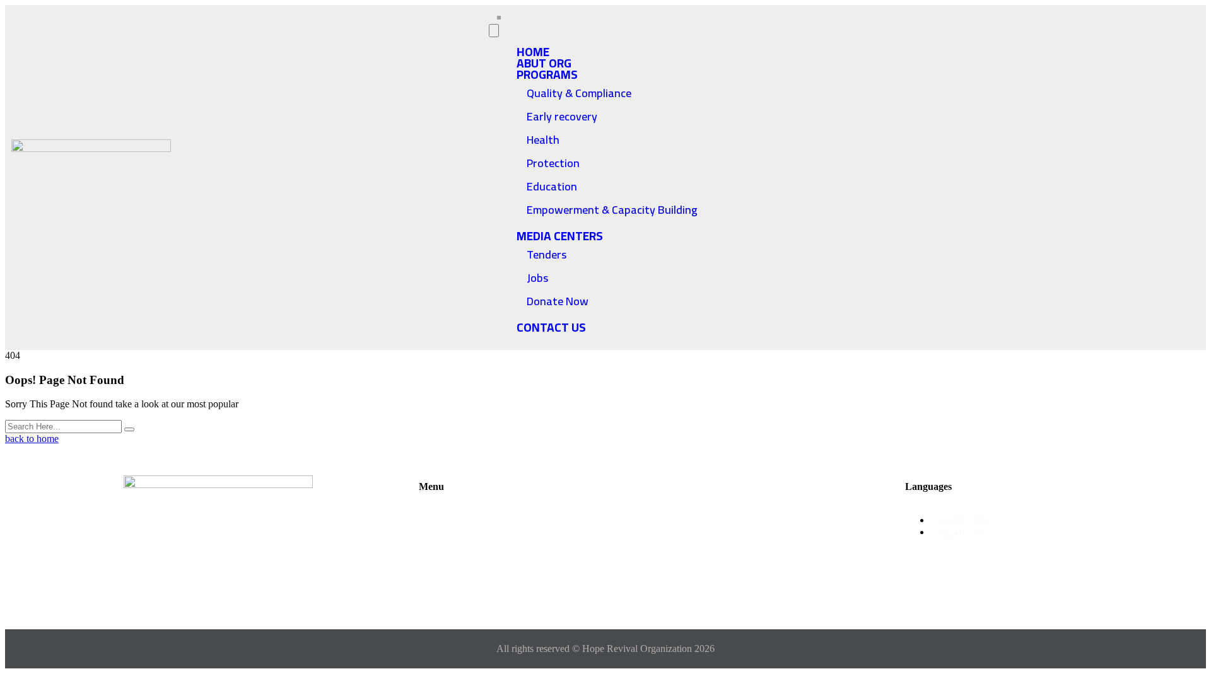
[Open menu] (496, 17)
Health (543, 139)
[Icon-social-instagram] (245, 588)
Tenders (546, 254)
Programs (547, 74)
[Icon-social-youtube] (218, 588)
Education (552, 186)
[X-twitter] (191, 588)
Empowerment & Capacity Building (612, 209)
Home (445, 514)
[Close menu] (494, 30)
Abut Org (506, 514)
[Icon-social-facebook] (164, 588)
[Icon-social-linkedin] (272, 588)
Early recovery (562, 116)
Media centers (560, 235)
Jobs (537, 277)
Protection (553, 163)
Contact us (551, 327)
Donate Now (557, 301)
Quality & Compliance (579, 93)
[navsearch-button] (1076, 176)
